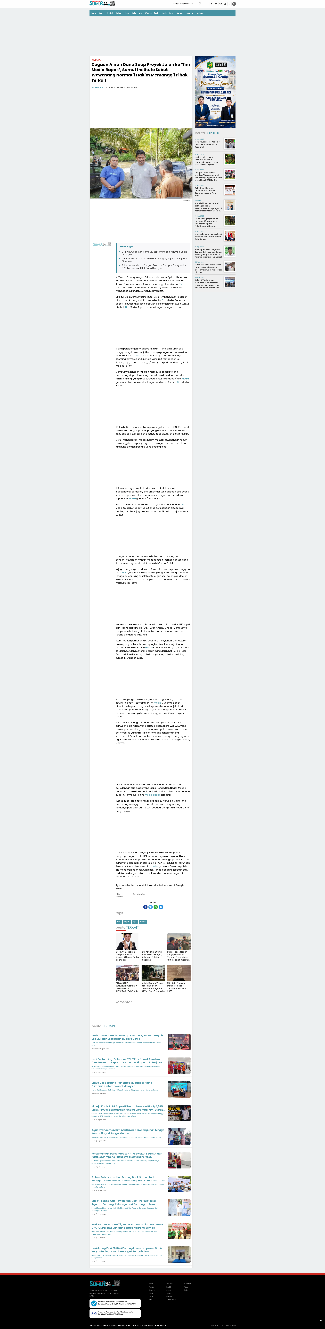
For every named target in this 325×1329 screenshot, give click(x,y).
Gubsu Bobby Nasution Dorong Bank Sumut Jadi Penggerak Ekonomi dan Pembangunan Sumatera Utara (128, 1178)
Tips (186, 1287)
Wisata (148, 13)
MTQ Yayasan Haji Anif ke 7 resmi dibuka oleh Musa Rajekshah (207, 144)
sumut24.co (221, 1325)
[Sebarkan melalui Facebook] (145, 907)
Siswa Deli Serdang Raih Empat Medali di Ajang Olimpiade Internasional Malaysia (122, 1084)
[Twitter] (216, 4)
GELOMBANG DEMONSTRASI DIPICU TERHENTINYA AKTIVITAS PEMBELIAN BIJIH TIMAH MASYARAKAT (126, 990)
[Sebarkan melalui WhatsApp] (155, 907)
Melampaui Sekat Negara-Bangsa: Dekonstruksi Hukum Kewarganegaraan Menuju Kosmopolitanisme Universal (208, 253)
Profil (156, 13)
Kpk (134, 921)
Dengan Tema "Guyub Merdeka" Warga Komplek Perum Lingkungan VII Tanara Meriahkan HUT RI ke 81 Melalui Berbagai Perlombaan (208, 178)
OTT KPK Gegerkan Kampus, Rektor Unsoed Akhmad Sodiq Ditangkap (154, 253)
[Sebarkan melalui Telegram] (161, 907)
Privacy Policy (137, 1325)
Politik (110, 13)
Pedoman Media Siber (120, 1325)
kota (94, 1072)
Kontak (163, 1325)
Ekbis (127, 13)
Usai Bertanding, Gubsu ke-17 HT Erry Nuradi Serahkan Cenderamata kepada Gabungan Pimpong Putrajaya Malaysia (127, 1062)
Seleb (164, 13)
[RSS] (229, 4)
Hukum (119, 13)
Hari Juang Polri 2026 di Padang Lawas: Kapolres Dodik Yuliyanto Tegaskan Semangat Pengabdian (127, 1249)
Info (140, 13)
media (137, 355)
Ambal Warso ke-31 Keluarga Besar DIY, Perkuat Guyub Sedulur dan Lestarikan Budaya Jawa (127, 1037)
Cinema (187, 1283)
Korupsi (97, 60)
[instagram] (225, 4)
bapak (156, 794)
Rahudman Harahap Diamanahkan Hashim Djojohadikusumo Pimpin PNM (206, 192)
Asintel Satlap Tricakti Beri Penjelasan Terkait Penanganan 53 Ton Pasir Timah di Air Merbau (153, 988)
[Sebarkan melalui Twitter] (150, 907)
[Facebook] (212, 4)
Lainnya (189, 13)
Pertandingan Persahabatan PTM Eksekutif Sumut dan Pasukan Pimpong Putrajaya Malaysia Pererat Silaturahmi (127, 1157)
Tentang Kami (96, 1325)
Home (93, 13)
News (101, 13)
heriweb (232, 1325)
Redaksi (106, 1325)
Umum (180, 13)
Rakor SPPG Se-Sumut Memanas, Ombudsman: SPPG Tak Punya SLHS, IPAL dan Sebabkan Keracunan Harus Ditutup (207, 285)
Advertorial (171, 1299)
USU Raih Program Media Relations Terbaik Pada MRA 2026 (176, 987)
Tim (181, 284)
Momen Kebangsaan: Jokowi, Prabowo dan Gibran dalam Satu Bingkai (208, 236)
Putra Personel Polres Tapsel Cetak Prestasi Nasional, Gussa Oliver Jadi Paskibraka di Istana (208, 269)
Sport (171, 13)
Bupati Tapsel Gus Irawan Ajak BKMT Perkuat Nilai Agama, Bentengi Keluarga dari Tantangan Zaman (125, 1202)
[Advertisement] (162, 36)
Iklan (157, 1325)
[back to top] (321, 1320)
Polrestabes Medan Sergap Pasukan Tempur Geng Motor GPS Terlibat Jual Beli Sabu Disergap (154, 266)
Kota (134, 13)
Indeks (200, 13)
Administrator (98, 87)
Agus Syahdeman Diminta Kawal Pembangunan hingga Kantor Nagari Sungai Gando (128, 1131)
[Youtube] (221, 4)
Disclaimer (148, 1325)
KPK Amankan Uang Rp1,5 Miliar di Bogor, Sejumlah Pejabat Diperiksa (154, 260)
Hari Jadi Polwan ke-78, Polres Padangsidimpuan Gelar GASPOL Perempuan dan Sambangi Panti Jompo (127, 1226)
